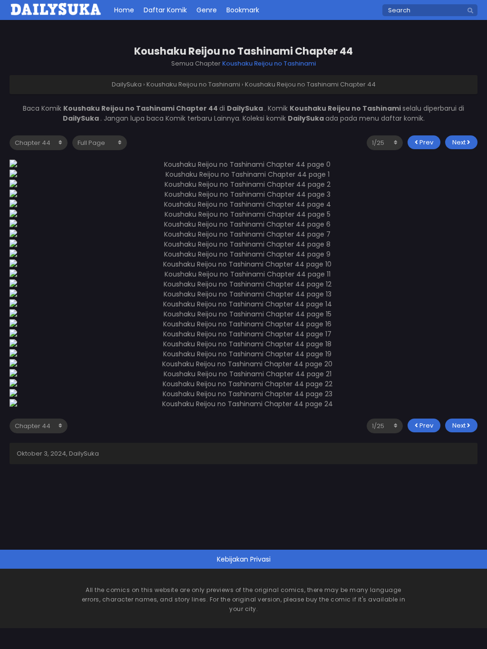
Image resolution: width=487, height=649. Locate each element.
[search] (470, 11)
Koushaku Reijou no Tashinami (269, 63)
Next (459, 142)
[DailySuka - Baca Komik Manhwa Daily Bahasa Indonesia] (56, 14)
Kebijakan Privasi (244, 559)
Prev (425, 142)
